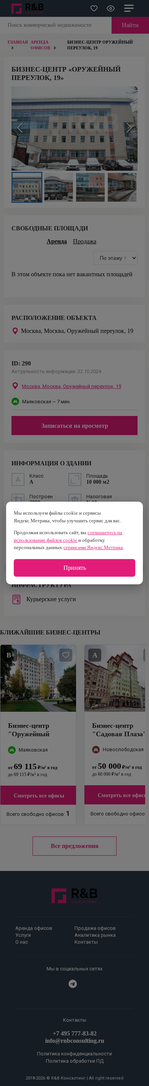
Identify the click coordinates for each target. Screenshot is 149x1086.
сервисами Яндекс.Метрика (93, 547)
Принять (74, 567)
